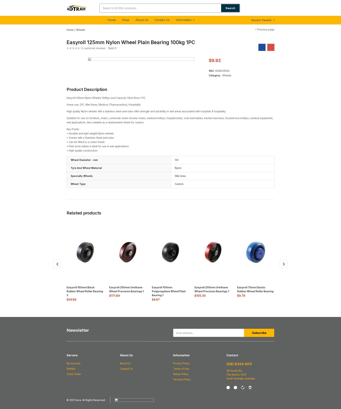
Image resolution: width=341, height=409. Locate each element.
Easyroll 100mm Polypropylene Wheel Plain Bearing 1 (169, 291)
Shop (125, 20)
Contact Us (162, 20)
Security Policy (182, 379)
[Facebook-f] (228, 387)
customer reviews (93, 48)
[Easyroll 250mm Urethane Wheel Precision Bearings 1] (128, 252)
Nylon (178, 167)
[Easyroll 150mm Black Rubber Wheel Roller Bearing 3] (85, 252)
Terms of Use (181, 368)
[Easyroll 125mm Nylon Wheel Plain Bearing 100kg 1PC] (262, 47)
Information (184, 20)
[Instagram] (235, 387)
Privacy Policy (181, 363)
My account (73, 363)
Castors (179, 183)
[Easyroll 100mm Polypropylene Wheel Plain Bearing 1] (170, 252)
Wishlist (71, 368)
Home (111, 20)
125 (176, 159)
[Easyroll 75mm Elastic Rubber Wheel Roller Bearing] (255, 252)
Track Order (74, 374)
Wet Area (180, 175)
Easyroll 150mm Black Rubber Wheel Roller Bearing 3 (85, 291)
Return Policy (181, 374)
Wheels (80, 29)
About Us (141, 20)
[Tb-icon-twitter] (242, 387)
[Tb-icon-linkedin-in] (250, 387)
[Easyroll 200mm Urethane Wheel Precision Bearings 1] (213, 252)
